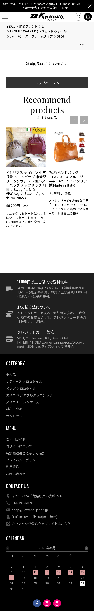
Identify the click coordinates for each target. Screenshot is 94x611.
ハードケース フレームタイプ (31, 36)
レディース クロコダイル (24, 381)
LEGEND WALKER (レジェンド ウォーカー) (40, 31)
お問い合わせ (16, 473)
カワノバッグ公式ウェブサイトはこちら (41, 523)
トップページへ (47, 82)
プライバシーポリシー (22, 460)
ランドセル (14, 415)
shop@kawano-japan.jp (30, 509)
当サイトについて (19, 446)
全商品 (10, 26)
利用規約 (12, 466)
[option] (26, 179)
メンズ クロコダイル (21, 388)
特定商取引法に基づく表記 (25, 453)
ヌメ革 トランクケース (22, 402)
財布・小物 (14, 408)
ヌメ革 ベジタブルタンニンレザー (31, 395)
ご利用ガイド (16, 439)
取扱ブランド (28, 26)
